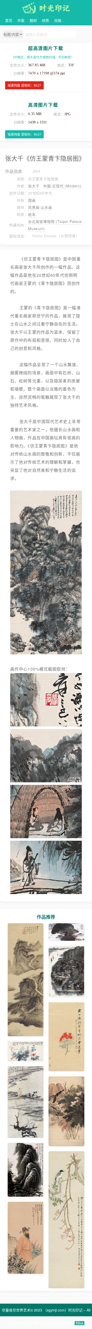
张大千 (34, 185)
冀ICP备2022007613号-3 (53, 1322)
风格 (57, 20)
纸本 (32, 214)
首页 (8, 20)
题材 (33, 20)
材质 (45, 20)
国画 (32, 200)
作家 (21, 20)
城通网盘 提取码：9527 (24, 85)
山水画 (46, 207)
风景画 (33, 207)
